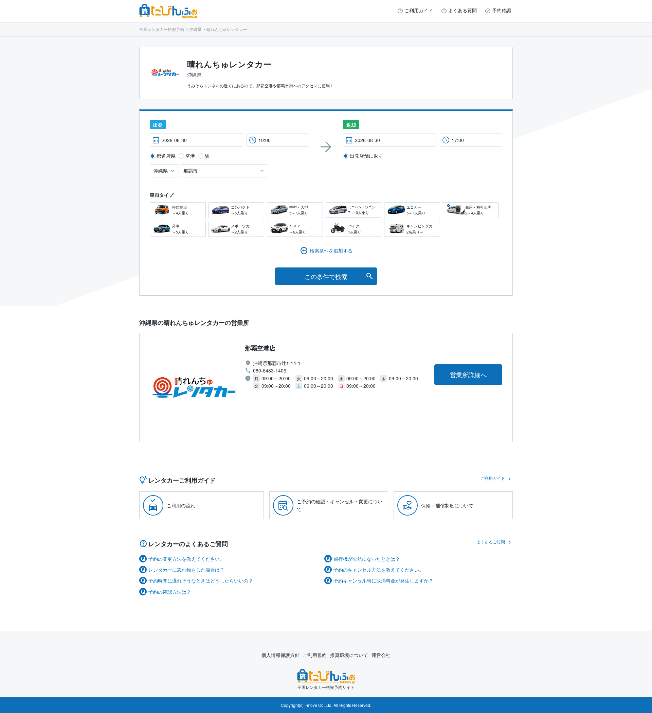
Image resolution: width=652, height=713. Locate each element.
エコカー (415, 210)
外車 (180, 228)
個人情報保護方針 (280, 654)
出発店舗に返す (366, 155)
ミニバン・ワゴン (361, 210)
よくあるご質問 (490, 541)
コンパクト (240, 210)
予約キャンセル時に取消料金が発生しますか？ (383, 580)
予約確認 (501, 10)
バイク (354, 228)
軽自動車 (180, 210)
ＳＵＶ (297, 228)
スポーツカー (242, 228)
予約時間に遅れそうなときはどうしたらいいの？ (200, 580)
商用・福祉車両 (478, 210)
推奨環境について (349, 654)
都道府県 (166, 155)
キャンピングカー (421, 228)
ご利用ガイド (418, 10)
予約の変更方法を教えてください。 (186, 558)
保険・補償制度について (447, 505)
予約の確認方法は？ (169, 591)
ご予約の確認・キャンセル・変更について (339, 505)
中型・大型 (298, 210)
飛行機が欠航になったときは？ (366, 558)
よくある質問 (462, 10)
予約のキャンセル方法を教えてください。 (378, 569)
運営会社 (381, 654)
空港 (190, 155)
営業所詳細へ (468, 374)
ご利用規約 (315, 654)
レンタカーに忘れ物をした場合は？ (186, 569)
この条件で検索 (326, 276)
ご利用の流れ (181, 505)
